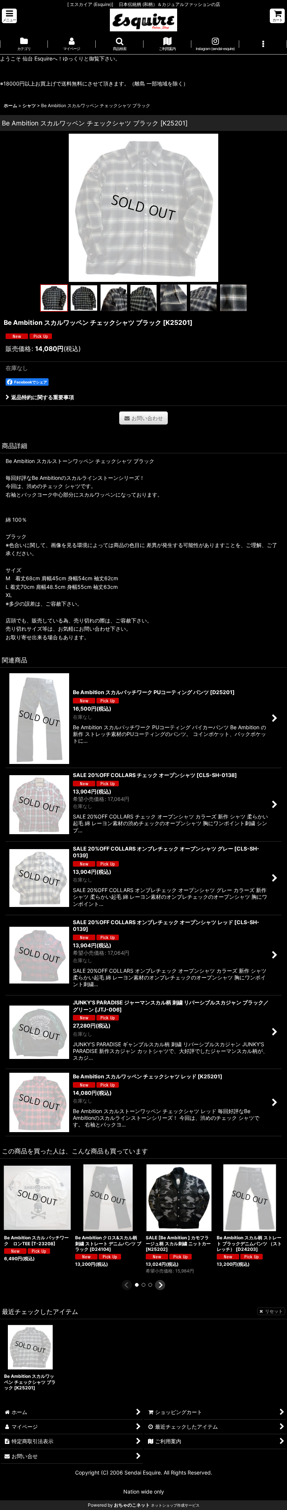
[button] (9, 16)
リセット (274, 1311)
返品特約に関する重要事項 (42, 397)
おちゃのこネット (132, 1505)
